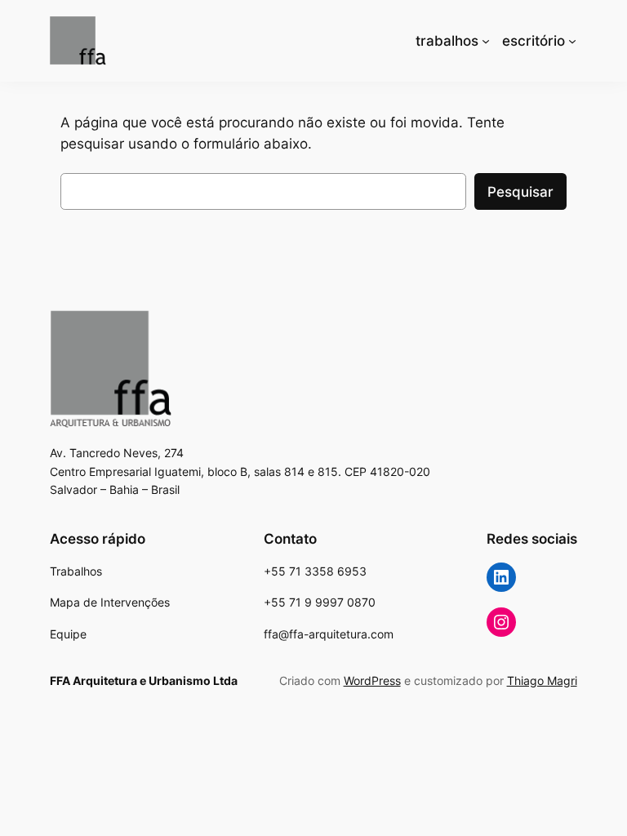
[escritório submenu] (572, 41)
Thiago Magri (542, 680)
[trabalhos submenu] (486, 41)
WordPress (372, 680)
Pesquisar (520, 192)
